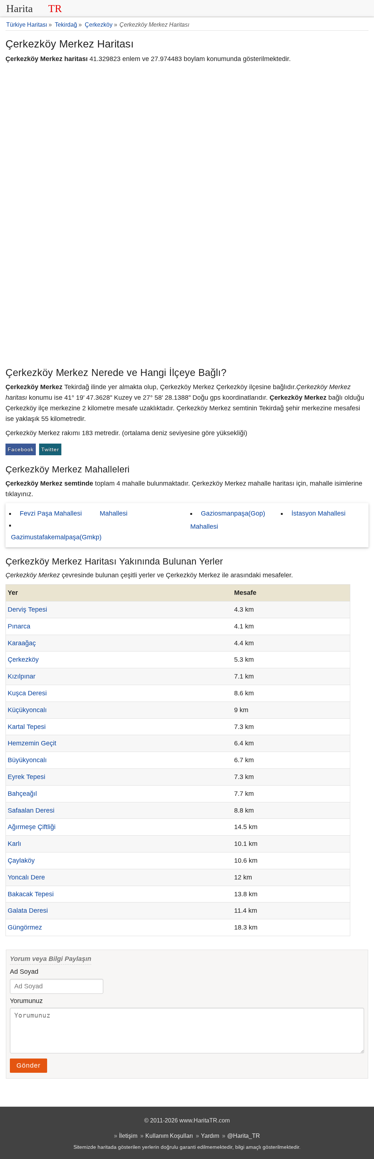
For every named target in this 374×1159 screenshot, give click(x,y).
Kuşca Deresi (27, 693)
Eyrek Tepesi (26, 776)
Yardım (210, 1135)
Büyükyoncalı (27, 760)
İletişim (128, 1135)
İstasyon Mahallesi (318, 513)
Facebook (21, 449)
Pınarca (19, 626)
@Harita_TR (243, 1135)
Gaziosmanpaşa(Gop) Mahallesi (227, 520)
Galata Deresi (28, 910)
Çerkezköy (23, 659)
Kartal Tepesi (27, 726)
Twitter (50, 449)
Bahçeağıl (22, 793)
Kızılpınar (21, 676)
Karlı (14, 843)
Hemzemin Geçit (32, 743)
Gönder (28, 1065)
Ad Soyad (24, 971)
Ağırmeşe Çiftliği (32, 827)
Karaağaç (22, 643)
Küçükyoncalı (27, 710)
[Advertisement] (187, 309)
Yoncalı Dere (26, 877)
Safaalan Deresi (31, 810)
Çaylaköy (21, 860)
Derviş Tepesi (27, 609)
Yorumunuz (26, 1000)
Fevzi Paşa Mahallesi (51, 513)
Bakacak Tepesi (31, 894)
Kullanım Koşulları (169, 1135)
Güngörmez (25, 927)
